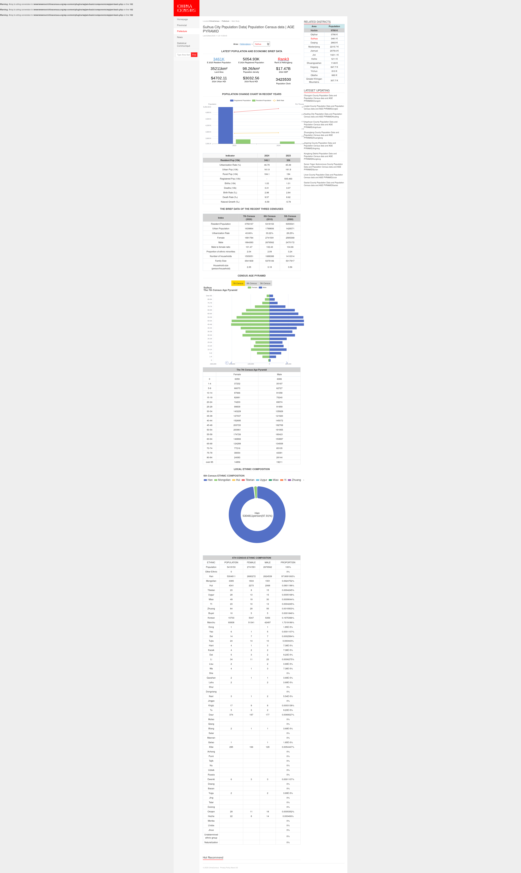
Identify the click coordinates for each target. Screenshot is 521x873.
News (180, 37)
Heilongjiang (245, 43)
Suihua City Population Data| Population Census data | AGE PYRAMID (248, 28)
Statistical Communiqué (183, 44)
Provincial (182, 25)
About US (234, 867)
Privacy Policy (225, 867)
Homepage (182, 19)
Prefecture (182, 31)
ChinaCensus (186, 8)
